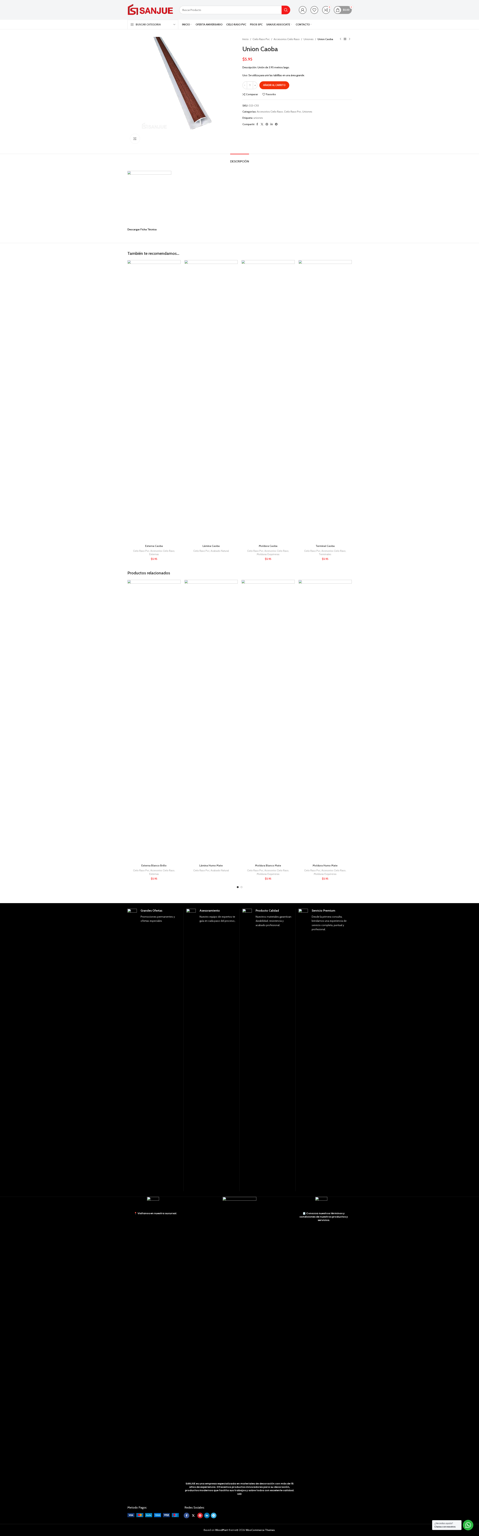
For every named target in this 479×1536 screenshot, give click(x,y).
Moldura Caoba (268, 546)
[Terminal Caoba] (325, 401)
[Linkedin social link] (271, 124)
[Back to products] (345, 39)
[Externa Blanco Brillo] (154, 721)
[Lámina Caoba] (211, 401)
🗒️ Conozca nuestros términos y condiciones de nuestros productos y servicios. (323, 1217)
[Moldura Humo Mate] (325, 721)
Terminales (325, 554)
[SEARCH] (286, 10)
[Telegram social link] (276, 124)
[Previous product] (340, 39)
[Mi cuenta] (302, 10)
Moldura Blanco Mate (268, 865)
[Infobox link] (153, 1050)
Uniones (309, 39)
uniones (258, 118)
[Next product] (349, 39)
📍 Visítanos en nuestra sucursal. (155, 1213)
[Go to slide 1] (238, 887)
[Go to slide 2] (241, 887)
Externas (154, 554)
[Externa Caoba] (154, 401)
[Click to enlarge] (135, 138)
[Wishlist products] (314, 10)
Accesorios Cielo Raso (287, 39)
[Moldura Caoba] (268, 401)
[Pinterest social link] (266, 124)
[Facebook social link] (257, 124)
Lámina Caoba (211, 546)
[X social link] (262, 124)
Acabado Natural (220, 550)
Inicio (245, 39)
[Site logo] (150, 9)
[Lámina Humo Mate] (211, 721)
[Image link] (153, 1514)
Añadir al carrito (274, 85)
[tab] (239, 159)
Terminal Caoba (325, 546)
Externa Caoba (154, 546)
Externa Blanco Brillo (154, 865)
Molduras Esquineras (268, 554)
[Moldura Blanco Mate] (268, 721)
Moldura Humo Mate (325, 865)
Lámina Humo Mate (211, 865)
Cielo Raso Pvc (261, 39)
